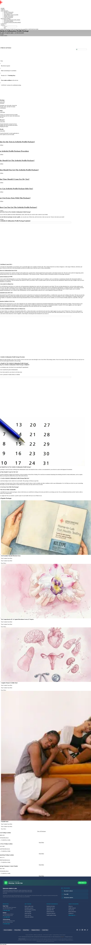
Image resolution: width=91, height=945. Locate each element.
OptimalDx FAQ (50, 909)
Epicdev (62, 936)
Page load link (3, 944)
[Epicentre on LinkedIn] (82, 930)
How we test (71, 909)
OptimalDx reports (51, 908)
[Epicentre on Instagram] (79, 930)
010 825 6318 (7, 923)
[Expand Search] (4, 25)
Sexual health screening (30, 909)
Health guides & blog (51, 915)
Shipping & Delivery (36, 930)
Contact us (71, 913)
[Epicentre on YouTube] (85, 930)
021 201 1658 (7, 910)
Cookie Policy (45, 930)
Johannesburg (6, 919)
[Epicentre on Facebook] (77, 930)
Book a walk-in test (29, 906)
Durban (4, 912)
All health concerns (29, 908)
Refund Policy (26, 930)
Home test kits (28, 913)
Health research (72, 908)
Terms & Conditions (8, 930)
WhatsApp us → (72, 915)
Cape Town (5, 906)
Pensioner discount (51, 913)
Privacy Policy (17, 930)
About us (71, 906)
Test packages (28, 911)
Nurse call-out (28, 915)
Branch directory (72, 911)
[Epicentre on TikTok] (87, 930)
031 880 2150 (7, 917)
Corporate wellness (29, 917)
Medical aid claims (51, 906)
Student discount (50, 911)
